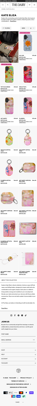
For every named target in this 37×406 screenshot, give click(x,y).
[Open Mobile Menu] (3, 5)
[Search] (7, 4)
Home (3, 9)
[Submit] (34, 340)
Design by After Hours (18, 387)
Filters (7, 28)
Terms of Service (17, 381)
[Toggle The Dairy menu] (34, 363)
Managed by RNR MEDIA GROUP (18, 384)
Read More (13, 21)
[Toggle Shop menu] (34, 350)
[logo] (19, 4)
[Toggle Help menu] (34, 354)
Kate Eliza (10, 9)
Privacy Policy (26, 378)
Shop (3, 350)
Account (4, 358)
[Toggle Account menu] (34, 358)
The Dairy (4, 363)
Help (2, 354)
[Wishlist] (29, 4)
